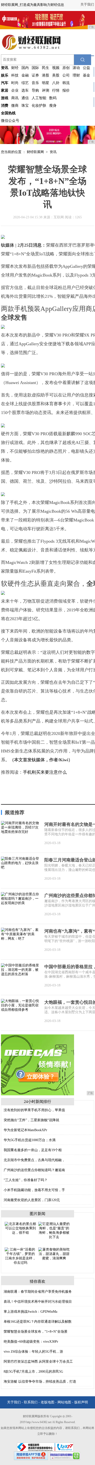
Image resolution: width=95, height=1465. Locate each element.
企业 (15, 90)
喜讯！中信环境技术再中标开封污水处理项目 (38, 1301)
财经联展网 (35, 152)
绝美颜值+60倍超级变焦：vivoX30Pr (31, 1341)
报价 (66, 90)
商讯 (15, 98)
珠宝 (25, 105)
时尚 (15, 83)
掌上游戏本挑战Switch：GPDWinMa (30, 1311)
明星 (45, 83)
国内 (25, 68)
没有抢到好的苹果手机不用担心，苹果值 (34, 1110)
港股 (45, 75)
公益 (86, 68)
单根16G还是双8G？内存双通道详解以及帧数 (38, 1321)
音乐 (35, 83)
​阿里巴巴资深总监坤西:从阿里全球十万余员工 (38, 1361)
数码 (53, 98)
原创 (66, 68)
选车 (25, 90)
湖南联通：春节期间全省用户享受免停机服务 (38, 1291)
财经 (15, 68)
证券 (35, 75)
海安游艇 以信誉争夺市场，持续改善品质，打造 (40, 1381)
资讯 (53, 152)
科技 (15, 75)
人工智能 (39, 98)
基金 (86, 75)
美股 (55, 75)
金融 (25, 75)
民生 (45, 68)
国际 (35, 68)
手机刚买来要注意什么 (45, 772)
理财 (76, 75)
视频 (55, 68)
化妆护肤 (39, 105)
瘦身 (53, 105)
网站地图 (64, 1402)
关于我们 (87, 4)
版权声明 (81, 1402)
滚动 (76, 68)
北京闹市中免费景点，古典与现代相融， (34, 1160)
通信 (25, 98)
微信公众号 (10, 121)
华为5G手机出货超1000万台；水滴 (30, 1140)
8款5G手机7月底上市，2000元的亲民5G (33, 1371)
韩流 (66, 83)
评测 (45, 90)
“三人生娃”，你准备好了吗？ (26, 1180)
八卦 (55, 83)
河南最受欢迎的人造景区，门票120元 (32, 1200)
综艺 (25, 83)
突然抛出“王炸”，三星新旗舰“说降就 (31, 1120)
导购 (35, 90)
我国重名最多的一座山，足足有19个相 (33, 1150)
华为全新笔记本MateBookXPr (25, 1130)
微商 (15, 105)
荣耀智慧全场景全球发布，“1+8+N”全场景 (35, 1331)
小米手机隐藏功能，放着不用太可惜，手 (34, 1190)
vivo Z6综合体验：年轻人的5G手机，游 (33, 1351)
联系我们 (31, 1402)
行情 (55, 90)
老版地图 (47, 1402)
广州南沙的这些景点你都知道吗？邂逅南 (34, 1170)
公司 (66, 75)
